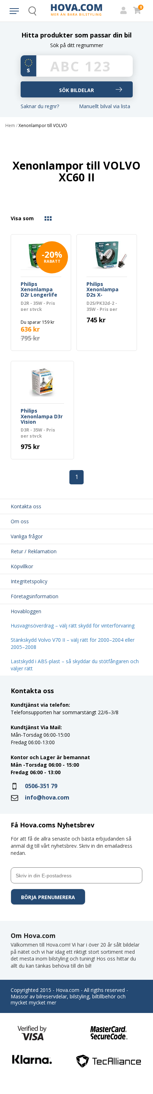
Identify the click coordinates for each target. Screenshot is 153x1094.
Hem (10, 125)
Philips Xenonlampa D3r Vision (42, 416)
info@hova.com (47, 797)
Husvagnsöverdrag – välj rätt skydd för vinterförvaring (72, 625)
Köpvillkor (22, 566)
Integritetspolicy (29, 581)
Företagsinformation (34, 596)
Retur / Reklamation (34, 551)
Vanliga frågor (27, 536)
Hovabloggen (26, 611)
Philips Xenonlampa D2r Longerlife (39, 289)
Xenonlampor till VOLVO (43, 125)
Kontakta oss (26, 506)
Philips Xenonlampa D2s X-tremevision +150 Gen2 (102, 289)
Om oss (20, 521)
